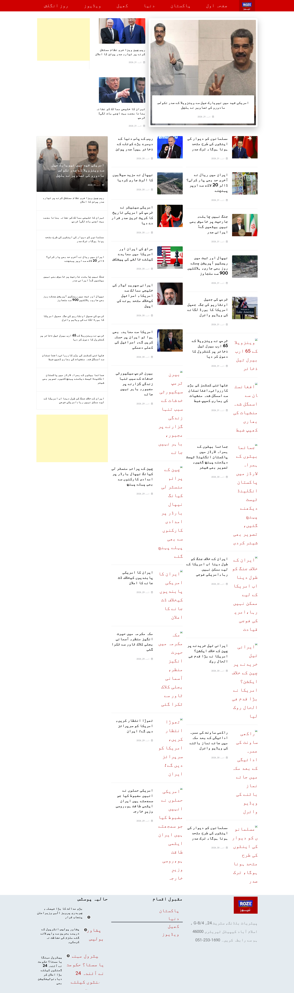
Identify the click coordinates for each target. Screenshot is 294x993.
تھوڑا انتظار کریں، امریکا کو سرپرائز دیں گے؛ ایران (134, 725)
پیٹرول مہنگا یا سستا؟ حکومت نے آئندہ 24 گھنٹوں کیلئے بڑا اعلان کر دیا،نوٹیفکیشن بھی (50, 970)
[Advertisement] (63, 39)
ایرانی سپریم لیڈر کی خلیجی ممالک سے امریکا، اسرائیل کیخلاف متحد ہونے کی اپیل (132, 295)
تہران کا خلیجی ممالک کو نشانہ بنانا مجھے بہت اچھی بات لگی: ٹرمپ (120, 113)
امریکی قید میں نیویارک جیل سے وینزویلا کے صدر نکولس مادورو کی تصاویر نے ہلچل (78, 170)
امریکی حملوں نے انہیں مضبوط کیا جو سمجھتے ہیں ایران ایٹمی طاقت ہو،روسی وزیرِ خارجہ (134, 800)
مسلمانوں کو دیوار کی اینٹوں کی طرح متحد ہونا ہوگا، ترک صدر (207, 143)
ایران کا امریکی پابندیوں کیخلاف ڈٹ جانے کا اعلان (135, 577)
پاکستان (180, 5)
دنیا (149, 5)
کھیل (122, 5)
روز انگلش (56, 5)
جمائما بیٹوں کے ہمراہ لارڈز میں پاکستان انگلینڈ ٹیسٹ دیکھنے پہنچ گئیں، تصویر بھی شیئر (207, 456)
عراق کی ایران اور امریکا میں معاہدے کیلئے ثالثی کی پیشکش (132, 254)
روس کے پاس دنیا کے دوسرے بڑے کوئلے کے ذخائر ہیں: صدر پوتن (134, 143)
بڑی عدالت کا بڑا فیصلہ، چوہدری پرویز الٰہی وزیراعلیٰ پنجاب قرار (60, 913)
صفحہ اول (216, 5)
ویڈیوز (92, 5)
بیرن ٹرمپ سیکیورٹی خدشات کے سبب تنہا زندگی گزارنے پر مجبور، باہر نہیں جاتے (134, 383)
